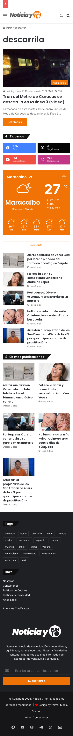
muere (55, 540)
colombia (10, 533)
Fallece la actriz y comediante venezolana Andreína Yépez (44, 278)
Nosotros (8, 580)
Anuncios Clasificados (16, 608)
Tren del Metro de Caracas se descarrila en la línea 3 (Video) (33, 99)
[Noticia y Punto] (25, 15)
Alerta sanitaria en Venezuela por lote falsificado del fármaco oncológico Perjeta (48, 259)
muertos (9, 546)
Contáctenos (10, 585)
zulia (24, 560)
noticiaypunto (13, 91)
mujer (22, 546)
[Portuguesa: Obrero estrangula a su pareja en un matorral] (13, 298)
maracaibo (24, 540)
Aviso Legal (10, 599)
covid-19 (37, 533)
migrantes (41, 540)
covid (23, 533)
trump (34, 546)
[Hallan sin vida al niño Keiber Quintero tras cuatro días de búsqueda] (13, 316)
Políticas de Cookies (15, 590)
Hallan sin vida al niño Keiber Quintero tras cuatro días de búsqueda (47, 315)
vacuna (46, 546)
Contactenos (40, 717)
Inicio (8, 27)
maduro (9, 540)
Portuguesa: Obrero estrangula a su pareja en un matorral (47, 297)
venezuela (11, 560)
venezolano (29, 553)
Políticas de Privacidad (16, 595)
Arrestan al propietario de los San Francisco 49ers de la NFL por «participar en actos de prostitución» (48, 336)
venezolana (11, 553)
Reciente (36, 245)
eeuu (50, 533)
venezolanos (49, 553)
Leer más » (15, 122)
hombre (62, 533)
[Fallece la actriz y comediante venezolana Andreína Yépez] (13, 279)
